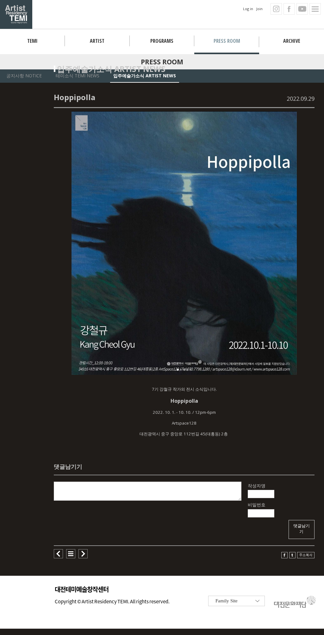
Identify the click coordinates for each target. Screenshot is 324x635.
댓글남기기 (301, 528)
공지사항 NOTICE (24, 76)
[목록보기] (70, 557)
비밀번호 (256, 505)
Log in (248, 8)
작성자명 (256, 486)
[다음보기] (83, 557)
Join (259, 8)
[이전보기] (58, 557)
